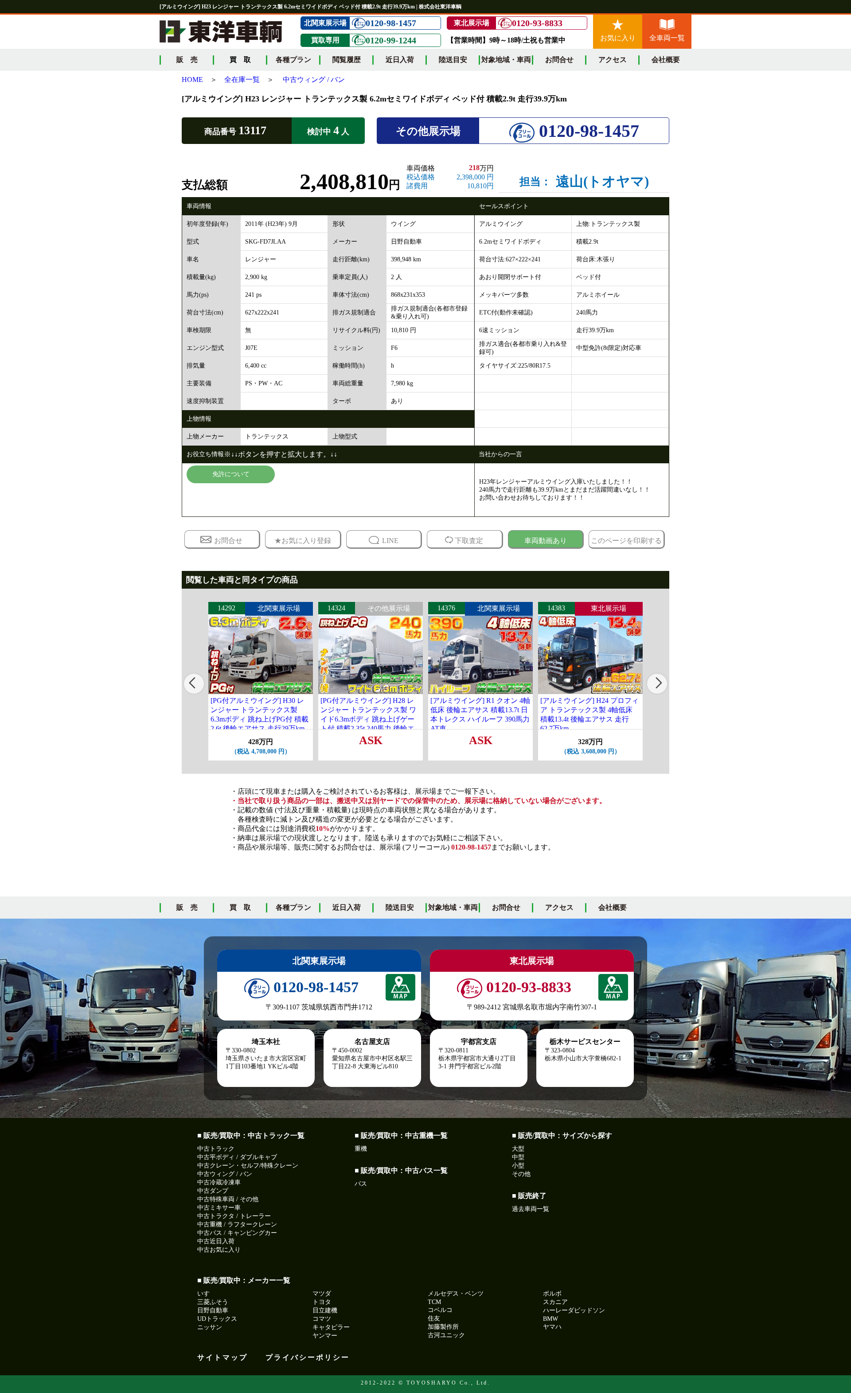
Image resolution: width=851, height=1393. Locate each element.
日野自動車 (212, 1310)
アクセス (612, 59)
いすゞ (206, 1293)
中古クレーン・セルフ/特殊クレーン (247, 1165)
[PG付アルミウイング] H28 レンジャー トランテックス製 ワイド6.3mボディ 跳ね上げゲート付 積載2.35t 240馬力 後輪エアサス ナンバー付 (368, 719)
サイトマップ (222, 1357)
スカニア (555, 1302)
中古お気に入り (219, 1249)
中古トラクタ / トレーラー (234, 1216)
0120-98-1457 (391, 23)
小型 (518, 1165)
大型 (518, 1148)
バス (361, 1183)
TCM (434, 1302)
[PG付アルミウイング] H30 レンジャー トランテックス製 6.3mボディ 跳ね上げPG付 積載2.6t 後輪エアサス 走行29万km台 (259, 719)
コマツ (321, 1318)
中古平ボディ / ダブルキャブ (237, 1157)
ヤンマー (324, 1335)
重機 (361, 1148)
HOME (192, 79)
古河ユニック (446, 1335)
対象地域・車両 (506, 59)
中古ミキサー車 (219, 1207)
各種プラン (293, 59)
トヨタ (321, 1302)
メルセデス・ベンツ (456, 1293)
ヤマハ (552, 1326)
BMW (550, 1318)
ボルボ (552, 1293)
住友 (434, 1318)
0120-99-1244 (391, 40)
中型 (518, 1157)
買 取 (240, 907)
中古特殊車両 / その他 (227, 1199)
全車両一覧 (667, 38)
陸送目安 (453, 59)
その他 (521, 1174)
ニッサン (209, 1327)
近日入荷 (400, 59)
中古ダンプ (212, 1190)
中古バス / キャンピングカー (237, 1233)
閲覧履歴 (346, 59)
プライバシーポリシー (307, 1357)
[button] (194, 684)
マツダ (321, 1293)
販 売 (187, 59)
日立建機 (324, 1310)
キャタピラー (331, 1327)
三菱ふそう (212, 1302)
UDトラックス (217, 1318)
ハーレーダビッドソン (574, 1310)
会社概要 (666, 59)
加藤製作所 (443, 1326)
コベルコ (440, 1310)
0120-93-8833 (537, 23)
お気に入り (618, 38)
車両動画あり (545, 540)
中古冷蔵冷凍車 (219, 1182)
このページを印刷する (626, 540)
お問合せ (559, 59)
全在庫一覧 (242, 79)
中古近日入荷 (215, 1241)
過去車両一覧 (530, 1209)
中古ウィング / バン (314, 79)
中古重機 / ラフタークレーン (237, 1224)
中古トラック (215, 1148)
